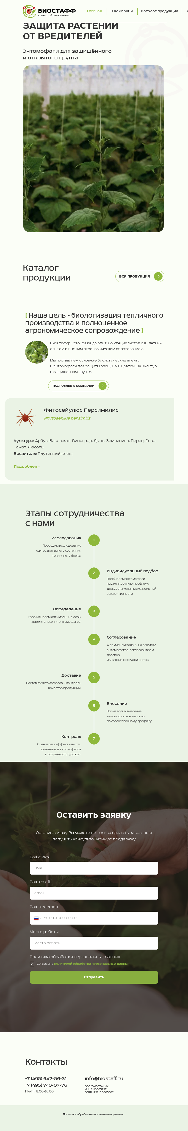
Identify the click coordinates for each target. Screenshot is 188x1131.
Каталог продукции (159, 11)
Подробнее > (26, 467)
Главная (94, 11)
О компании (122, 11)
